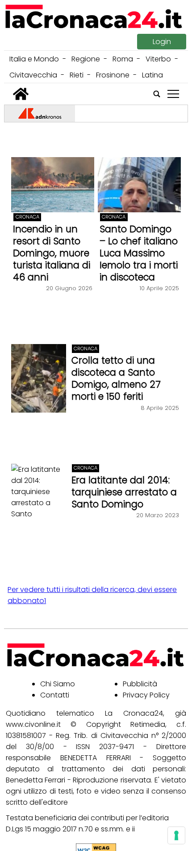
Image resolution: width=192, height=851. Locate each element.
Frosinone (112, 75)
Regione (85, 59)
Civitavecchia (33, 75)
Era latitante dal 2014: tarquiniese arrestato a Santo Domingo (124, 492)
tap (173, 94)
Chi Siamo (57, 684)
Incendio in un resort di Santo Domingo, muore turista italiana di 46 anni (51, 253)
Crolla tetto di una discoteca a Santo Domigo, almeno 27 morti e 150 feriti (116, 378)
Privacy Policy (146, 695)
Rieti (76, 75)
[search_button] (156, 94)
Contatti (54, 695)
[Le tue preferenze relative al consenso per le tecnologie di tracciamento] (176, 835)
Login (162, 41)
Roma (123, 59)
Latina (152, 75)
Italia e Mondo (34, 59)
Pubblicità (140, 684)
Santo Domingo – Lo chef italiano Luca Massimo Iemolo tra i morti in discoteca (139, 253)
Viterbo (158, 59)
